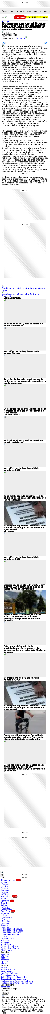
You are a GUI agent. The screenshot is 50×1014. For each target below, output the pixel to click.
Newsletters (9, 896)
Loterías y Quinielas (9, 973)
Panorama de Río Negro (12, 931)
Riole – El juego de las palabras (14, 977)
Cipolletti (4, 962)
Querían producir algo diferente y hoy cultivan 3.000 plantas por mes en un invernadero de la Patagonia (24, 587)
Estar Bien (7, 911)
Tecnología (7, 921)
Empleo (4, 968)
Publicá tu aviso (8, 969)
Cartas (5, 937)
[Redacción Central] (3, 31)
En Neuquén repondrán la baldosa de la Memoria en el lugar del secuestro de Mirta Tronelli (25, 411)
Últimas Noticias (10, 880)
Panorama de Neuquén (12, 929)
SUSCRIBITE (37, 17)
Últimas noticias (8, 11)
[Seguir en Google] (3, 44)
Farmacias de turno (9, 975)
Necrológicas (6, 971)
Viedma (4, 964)
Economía (5, 890)
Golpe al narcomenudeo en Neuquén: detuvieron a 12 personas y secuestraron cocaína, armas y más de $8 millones (24, 768)
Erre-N (5, 907)
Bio (3, 919)
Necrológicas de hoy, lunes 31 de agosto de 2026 (21, 352)
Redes (3, 899)
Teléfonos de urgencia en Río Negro (17, 981)
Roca (29, 11)
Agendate (7, 901)
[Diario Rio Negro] (3, 995)
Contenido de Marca (10, 948)
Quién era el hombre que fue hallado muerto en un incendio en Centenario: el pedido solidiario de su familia (24, 737)
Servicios (5, 894)
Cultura (4, 905)
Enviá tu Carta (8, 939)
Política (4, 882)
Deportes (5, 903)
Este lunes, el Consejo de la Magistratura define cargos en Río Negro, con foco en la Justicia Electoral (25, 648)
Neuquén (21, 11)
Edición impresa (8, 950)
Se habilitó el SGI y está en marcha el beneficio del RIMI (23, 324)
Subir (5, 993)
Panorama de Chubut (11, 933)
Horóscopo (7, 917)
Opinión (4, 925)
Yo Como (5, 923)
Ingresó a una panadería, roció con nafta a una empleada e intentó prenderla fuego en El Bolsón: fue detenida (22, 617)
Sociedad (6, 21)
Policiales (5, 941)
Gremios (5, 884)
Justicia (5, 886)
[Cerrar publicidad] (2, 872)
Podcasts (5, 942)
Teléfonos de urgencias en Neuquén (17, 983)
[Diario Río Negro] (6, 17)
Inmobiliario (6, 944)
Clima (4, 915)
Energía (4, 888)
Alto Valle (5, 956)
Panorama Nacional (10, 935)
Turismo (4, 892)
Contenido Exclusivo (9, 946)
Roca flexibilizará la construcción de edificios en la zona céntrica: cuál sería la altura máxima (25, 381)
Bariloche (37, 11)
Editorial (5, 927)
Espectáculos (8, 909)
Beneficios (5, 987)
